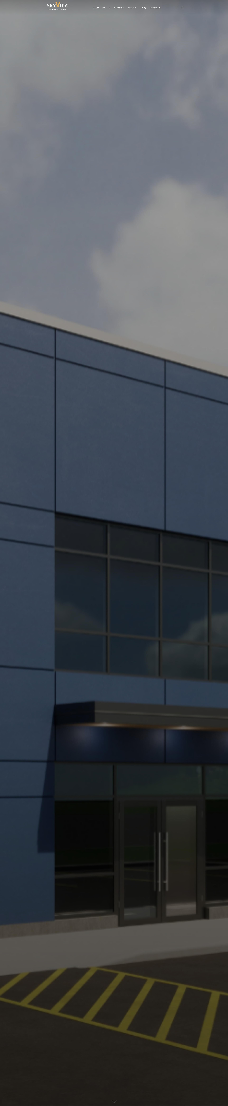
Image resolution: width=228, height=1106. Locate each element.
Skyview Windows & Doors (114, 491)
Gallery (143, 7)
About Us (106, 7)
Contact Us (155, 7)
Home (96, 7)
